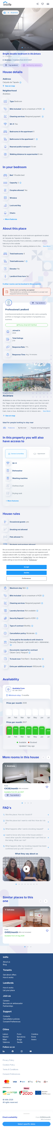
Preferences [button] (33, 560)
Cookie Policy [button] (27, 557)
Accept (26, 567)
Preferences (26, 578)
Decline (26, 573)
